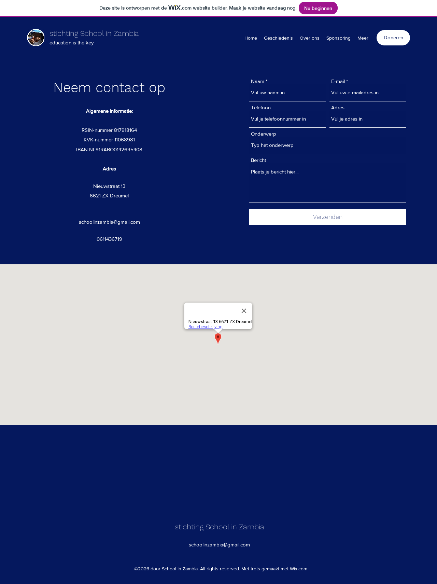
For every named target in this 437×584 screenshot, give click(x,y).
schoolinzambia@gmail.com (109, 222)
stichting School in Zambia (94, 33)
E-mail (338, 81)
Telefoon (261, 107)
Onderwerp (263, 133)
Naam (257, 81)
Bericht (258, 160)
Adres (337, 107)
